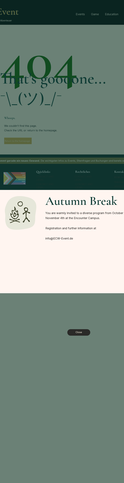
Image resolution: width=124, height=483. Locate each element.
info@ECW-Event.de (59, 238)
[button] (78, 332)
